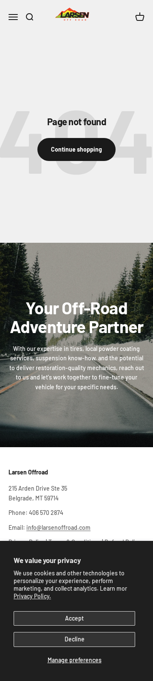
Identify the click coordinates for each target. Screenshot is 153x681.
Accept (74, 618)
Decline (75, 639)
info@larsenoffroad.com (58, 527)
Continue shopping (76, 149)
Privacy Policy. (32, 596)
